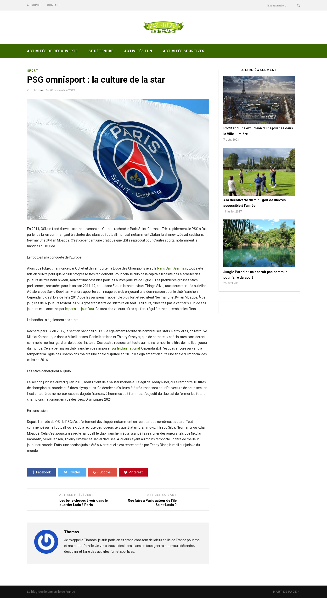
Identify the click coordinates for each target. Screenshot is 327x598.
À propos (33, 5)
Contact (53, 5)
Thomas (38, 90)
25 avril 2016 (231, 283)
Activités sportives (183, 51)
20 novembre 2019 (62, 90)
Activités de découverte (52, 51)
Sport (32, 70)
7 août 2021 (231, 139)
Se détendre (101, 51)
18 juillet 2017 (232, 211)
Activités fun (138, 51)
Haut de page (285, 591)
